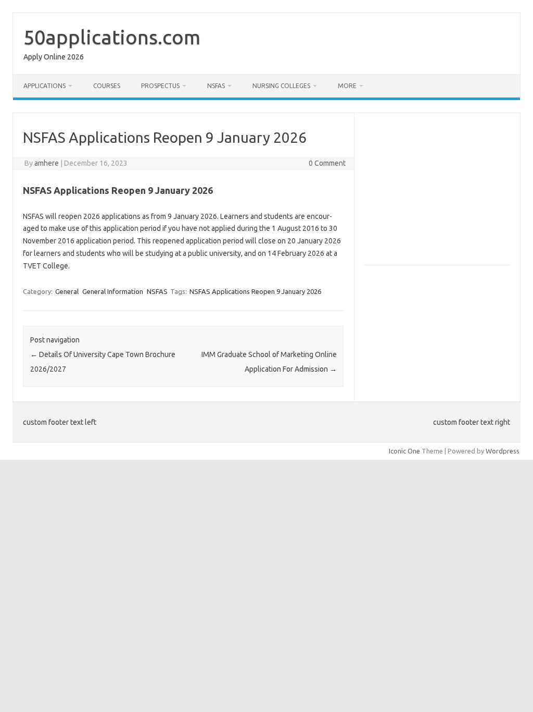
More (347, 85)
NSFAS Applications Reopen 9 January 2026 (255, 291)
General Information (112, 291)
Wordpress (502, 451)
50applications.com (111, 37)
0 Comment (327, 163)
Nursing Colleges (281, 85)
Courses (106, 85)
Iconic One (404, 451)
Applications (44, 85)
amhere (46, 163)
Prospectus (160, 85)
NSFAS (216, 85)
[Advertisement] (448, 193)
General (67, 291)
